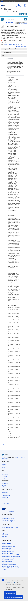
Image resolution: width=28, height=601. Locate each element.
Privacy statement (5, 478)
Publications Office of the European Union (11, 567)
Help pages (4, 464)
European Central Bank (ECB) (8, 551)
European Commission (6, 548)
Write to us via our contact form (8, 520)
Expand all (18, 46)
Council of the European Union (8, 546)
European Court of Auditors (7, 553)
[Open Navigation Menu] (2, 19)
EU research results (6, 495)
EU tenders (4, 494)
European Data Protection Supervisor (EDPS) (11, 563)
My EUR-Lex (19, 6)
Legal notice (4, 473)
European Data (5, 492)
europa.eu (11, 511)
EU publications (5, 498)
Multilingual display (8, 52)
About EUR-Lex (5, 483)
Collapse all (24, 46)
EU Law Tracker (5, 503)
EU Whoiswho (5, 497)
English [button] (24, 6)
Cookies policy (5, 474)
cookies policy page (11, 582)
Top (4, 444)
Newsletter (4, 485)
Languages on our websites (8, 533)
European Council (5, 545)
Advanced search (23, 23)
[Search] (25, 19)
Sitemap (3, 467)
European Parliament (6, 543)
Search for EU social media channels (10, 527)
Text (4, 55)
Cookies (3, 537)
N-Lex (3, 502)
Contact (3, 465)
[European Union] (5, 509)
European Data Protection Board (9, 564)
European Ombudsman (7, 561)
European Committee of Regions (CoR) (10, 558)
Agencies (4, 569)
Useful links (4, 486)
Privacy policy (5, 534)
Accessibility (4, 476)
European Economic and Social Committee (11, 556)
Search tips (10, 22)
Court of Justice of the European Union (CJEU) (12, 550)
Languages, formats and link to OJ (11, 49)
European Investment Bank (7, 559)
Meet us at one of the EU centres (9, 521)
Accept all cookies (10, 593)
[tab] (14, 49)
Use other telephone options (8, 518)
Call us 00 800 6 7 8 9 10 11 (7, 516)
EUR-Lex (6, 9)
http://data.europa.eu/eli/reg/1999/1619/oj (13, 44)
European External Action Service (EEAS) (10, 554)
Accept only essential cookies (13, 597)
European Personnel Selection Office (10, 566)
